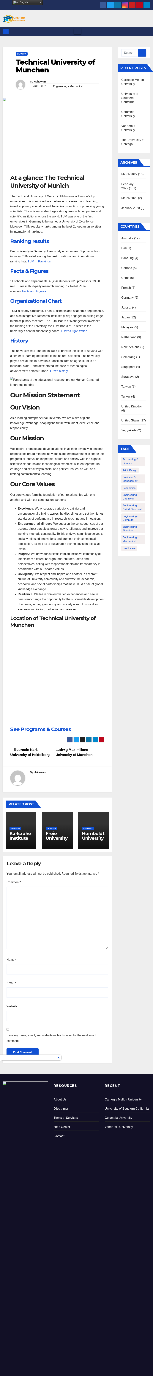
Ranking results (29, 241)
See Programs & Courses (40, 729)
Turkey (125, 396)
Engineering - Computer (130, 518)
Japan (125, 317)
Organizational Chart (36, 301)
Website (12, 1006)
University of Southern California (129, 98)
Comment (14, 882)
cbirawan (40, 81)
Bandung (127, 258)
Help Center (62, 1126)
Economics (129, 487)
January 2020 (130, 208)
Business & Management (130, 479)
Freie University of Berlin (56, 838)
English (23, 2)
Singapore (128, 366)
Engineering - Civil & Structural (132, 507)
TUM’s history (59, 371)
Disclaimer (61, 1108)
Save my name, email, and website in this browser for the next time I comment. (51, 1038)
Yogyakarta (129, 430)
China (125, 277)
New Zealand (130, 347)
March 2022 (129, 174)
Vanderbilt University (119, 1126)
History (19, 340)
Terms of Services (66, 1117)
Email (11, 983)
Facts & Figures (29, 271)
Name (11, 959)
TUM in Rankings (39, 261)
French (126, 287)
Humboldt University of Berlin (93, 838)
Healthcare (129, 548)
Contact (59, 1136)
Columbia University (118, 1117)
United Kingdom (132, 406)
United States (130, 420)
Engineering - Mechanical (68, 86)
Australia (127, 238)
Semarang (128, 357)
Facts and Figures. (34, 291)
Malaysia (127, 327)
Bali (124, 248)
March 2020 (129, 198)
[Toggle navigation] (77, 31)
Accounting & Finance (130, 461)
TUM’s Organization (74, 331)
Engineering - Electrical (130, 528)
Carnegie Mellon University (123, 1099)
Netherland (128, 337)
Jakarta (126, 307)
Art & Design (130, 470)
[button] (147, 31)
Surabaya (128, 376)
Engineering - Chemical (130, 496)
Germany (21, 54)
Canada (126, 268)
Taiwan (126, 386)
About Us (60, 1099)
